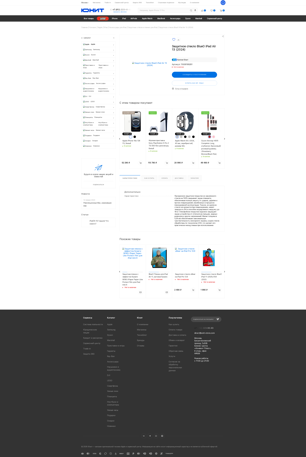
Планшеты (112, 396)
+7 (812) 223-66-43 (122, 9)
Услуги (172, 356)
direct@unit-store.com (204, 333)
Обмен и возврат (177, 340)
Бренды (140, 340)
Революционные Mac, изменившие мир (97, 204)
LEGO (109, 380)
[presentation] (119, 138)
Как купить (149, 178)
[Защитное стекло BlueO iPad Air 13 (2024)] (149, 64)
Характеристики (130, 178)
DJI (108, 375)
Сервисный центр (91, 343)
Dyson (110, 335)
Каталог (111, 318)
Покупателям (175, 318)
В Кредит (126, 301)
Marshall (111, 340)
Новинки (111, 426)
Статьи (84, 214)
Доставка (179, 178)
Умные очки (112, 391)
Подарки (111, 415)
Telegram (150, 436)
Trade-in (87, 349)
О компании (142, 324)
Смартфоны (112, 386)
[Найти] (191, 10)
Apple (109, 324)
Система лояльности (93, 324)
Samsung (111, 330)
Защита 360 (88, 354)
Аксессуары (112, 362)
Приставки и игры (115, 346)
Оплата (164, 178)
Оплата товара (175, 330)
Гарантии (173, 346)
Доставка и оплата (177, 335)
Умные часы (112, 410)
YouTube (156, 436)
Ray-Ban (111, 356)
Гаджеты (111, 351)
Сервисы (87, 318)
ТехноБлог (142, 335)
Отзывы (140, 346)
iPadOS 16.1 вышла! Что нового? (99, 222)
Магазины (141, 330)
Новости (85, 194)
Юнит (140, 318)
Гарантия (195, 178)
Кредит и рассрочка (92, 338)
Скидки (110, 421)
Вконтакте (143, 436)
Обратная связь (176, 351)
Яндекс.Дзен (162, 436)
